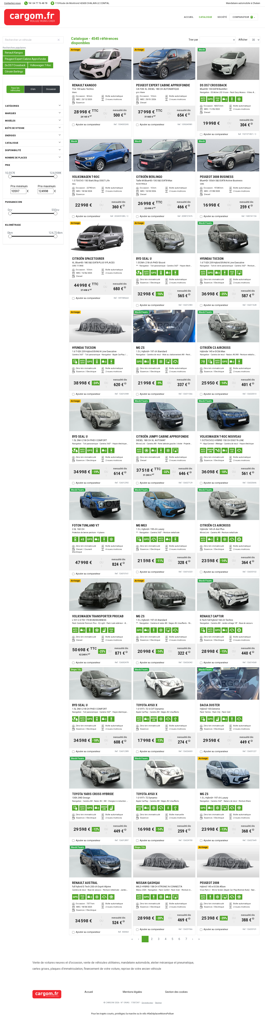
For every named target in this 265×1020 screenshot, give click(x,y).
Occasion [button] (51, 89)
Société (222, 17)
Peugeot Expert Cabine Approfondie (25, 58)
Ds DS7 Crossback (15, 65)
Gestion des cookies (176, 991)
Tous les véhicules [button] (15, 89)
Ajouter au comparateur (88, 124)
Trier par (193, 39)
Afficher (243, 39)
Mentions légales (132, 991)
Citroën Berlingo (14, 71)
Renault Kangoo (14, 52)
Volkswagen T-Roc (40, 65)
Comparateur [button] (242, 17)
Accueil (188, 17)
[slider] (10, 176)
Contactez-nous (12, 3)
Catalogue (205, 17)
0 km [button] (33, 89)
